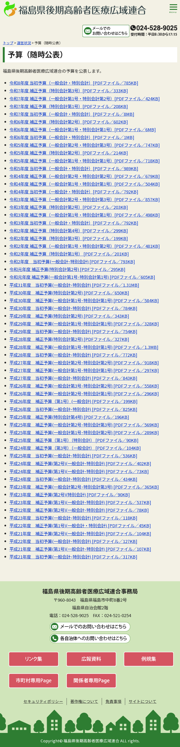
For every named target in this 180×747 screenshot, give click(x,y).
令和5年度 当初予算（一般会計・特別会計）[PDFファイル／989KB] (73, 168)
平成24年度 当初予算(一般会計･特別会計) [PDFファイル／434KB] (73, 479)
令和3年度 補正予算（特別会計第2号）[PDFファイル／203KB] (68, 207)
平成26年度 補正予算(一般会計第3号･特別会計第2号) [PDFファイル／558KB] (84, 386)
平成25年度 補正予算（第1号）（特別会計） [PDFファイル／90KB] (74, 440)
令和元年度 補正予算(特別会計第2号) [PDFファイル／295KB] (67, 269)
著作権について (84, 701)
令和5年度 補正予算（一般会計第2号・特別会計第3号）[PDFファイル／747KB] (84, 145)
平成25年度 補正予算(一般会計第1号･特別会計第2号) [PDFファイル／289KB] (84, 432)
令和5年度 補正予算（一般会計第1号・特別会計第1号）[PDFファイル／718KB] (84, 161)
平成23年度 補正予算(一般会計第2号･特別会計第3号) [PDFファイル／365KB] (84, 487)
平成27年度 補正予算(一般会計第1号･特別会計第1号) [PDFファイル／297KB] (84, 370)
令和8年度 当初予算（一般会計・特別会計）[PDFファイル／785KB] (73, 83)
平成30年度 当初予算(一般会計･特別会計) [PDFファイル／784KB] (73, 308)
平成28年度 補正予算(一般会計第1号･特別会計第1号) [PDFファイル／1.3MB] (83, 347)
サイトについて (143, 701)
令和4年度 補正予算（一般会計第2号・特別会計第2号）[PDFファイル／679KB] (84, 176)
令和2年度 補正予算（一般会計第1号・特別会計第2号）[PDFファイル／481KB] (84, 246)
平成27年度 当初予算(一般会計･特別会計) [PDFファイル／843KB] (73, 378)
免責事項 (113, 701)
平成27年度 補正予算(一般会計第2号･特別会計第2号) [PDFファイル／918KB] (84, 362)
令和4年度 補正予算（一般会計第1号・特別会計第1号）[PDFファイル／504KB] (84, 184)
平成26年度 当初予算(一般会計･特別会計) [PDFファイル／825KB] (73, 409)
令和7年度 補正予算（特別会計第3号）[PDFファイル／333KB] (68, 90)
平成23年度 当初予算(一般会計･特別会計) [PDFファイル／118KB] (73, 518)
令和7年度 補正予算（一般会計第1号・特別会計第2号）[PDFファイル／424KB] (84, 98)
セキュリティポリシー (43, 701)
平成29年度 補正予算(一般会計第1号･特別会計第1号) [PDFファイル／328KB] (84, 324)
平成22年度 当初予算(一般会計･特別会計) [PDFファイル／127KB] (73, 541)
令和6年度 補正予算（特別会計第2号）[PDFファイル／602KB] (68, 122)
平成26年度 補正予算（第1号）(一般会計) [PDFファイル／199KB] (73, 401)
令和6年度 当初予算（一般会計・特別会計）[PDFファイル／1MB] (71, 137)
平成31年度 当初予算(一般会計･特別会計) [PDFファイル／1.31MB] (74, 285)
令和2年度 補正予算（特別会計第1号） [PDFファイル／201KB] (69, 254)
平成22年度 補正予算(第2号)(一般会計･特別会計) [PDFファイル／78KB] (79, 510)
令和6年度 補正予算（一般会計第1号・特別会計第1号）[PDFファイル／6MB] (82, 129)
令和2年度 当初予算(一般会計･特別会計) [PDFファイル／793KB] (72, 261)
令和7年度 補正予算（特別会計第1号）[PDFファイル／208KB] (68, 106)
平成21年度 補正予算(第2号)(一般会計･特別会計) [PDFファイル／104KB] (80, 533)
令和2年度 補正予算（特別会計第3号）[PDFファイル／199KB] (68, 238)
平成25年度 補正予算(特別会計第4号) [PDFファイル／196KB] (69, 417)
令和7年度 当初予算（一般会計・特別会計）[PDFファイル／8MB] (71, 114)
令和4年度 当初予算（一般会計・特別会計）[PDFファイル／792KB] (73, 192)
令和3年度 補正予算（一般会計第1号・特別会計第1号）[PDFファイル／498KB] (84, 215)
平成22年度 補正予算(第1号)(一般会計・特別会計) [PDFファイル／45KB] (80, 525)
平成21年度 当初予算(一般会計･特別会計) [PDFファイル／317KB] (73, 557)
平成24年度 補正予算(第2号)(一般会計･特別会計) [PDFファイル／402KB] (80, 463)
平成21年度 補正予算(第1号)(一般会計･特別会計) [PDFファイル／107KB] (80, 549)
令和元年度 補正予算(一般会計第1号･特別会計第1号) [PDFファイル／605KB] (82, 277)
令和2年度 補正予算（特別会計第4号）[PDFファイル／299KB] (68, 230)
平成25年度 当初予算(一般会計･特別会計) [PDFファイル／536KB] (73, 456)
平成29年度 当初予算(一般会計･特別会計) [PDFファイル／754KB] (73, 331)
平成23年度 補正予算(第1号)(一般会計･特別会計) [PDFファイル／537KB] (80, 502)
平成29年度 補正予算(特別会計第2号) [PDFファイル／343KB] (69, 316)
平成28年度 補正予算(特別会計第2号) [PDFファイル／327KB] (69, 339)
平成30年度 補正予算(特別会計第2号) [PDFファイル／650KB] (69, 293)
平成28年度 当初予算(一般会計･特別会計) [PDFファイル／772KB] (73, 355)
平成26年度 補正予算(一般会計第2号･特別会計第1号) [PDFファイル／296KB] (84, 393)
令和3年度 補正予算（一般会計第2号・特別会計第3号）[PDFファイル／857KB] (84, 199)
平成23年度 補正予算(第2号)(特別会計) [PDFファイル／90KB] (69, 494)
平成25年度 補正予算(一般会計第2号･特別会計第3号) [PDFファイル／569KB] (84, 425)
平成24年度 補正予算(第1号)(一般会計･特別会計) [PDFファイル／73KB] (79, 471)
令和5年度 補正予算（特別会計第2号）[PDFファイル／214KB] (68, 153)
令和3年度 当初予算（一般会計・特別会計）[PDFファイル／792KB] (73, 223)
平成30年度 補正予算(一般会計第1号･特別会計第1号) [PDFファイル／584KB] (84, 300)
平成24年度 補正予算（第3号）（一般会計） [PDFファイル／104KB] (75, 448)
